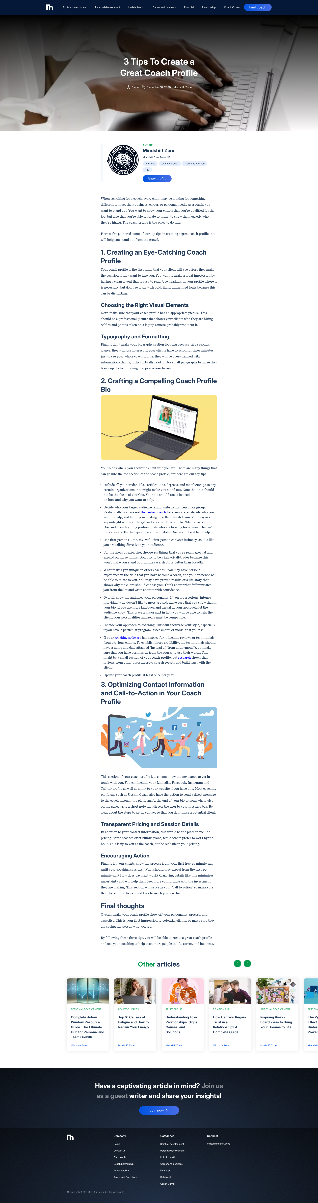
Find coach (257, 7)
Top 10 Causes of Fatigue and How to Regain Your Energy (133, 1022)
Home (117, 1144)
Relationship (209, 7)
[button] (237, 963)
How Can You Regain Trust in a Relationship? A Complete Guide (229, 1024)
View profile (157, 179)
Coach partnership (124, 1163)
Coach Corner (232, 7)
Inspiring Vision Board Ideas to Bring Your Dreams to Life (276, 1022)
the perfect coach (153, 512)
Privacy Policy (121, 1170)
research (184, 657)
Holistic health (136, 7)
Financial (189, 7)
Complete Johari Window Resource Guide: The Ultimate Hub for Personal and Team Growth (87, 1027)
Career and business (164, 7)
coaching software (127, 638)
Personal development (107, 7)
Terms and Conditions (125, 1177)
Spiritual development (74, 7)
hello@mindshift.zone (218, 1144)
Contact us (119, 1150)
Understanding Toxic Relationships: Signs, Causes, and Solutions (182, 1024)
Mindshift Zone (159, 150)
